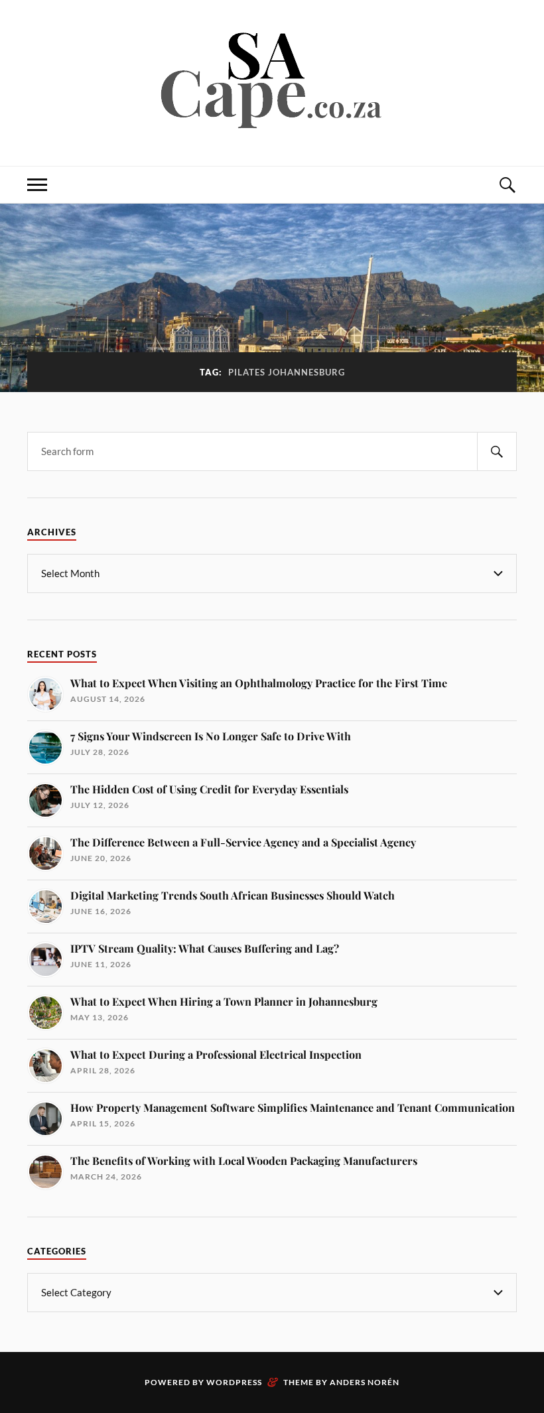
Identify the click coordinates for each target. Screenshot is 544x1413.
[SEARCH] (497, 451)
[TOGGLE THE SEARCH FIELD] (507, 185)
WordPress (234, 1382)
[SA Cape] (272, 126)
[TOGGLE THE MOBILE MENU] (37, 185)
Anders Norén (364, 1382)
